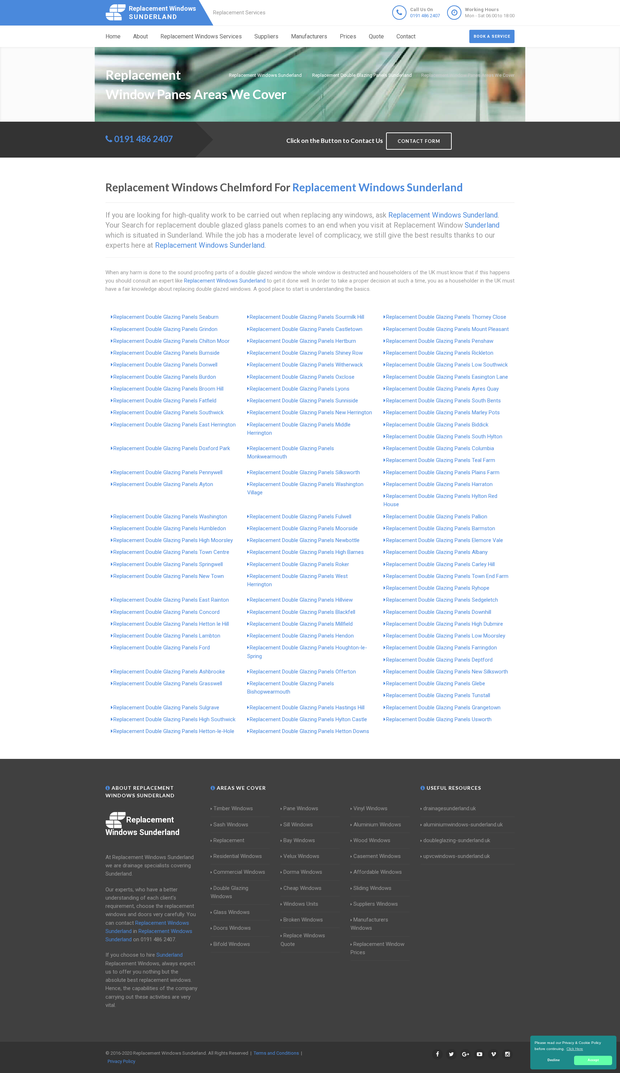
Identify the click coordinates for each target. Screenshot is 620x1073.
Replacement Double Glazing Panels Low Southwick (447, 364)
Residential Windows (237, 856)
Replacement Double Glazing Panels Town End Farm (447, 576)
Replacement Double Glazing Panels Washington (170, 516)
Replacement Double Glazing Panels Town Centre (171, 552)
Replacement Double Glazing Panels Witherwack (306, 364)
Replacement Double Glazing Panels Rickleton (439, 353)
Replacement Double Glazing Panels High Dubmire (444, 624)
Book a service (492, 36)
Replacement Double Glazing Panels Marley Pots (443, 412)
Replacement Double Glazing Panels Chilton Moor (171, 341)
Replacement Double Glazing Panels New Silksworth (447, 671)
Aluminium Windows (377, 824)
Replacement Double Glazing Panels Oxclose (302, 377)
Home (113, 36)
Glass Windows (231, 912)
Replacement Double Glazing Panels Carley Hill (440, 564)
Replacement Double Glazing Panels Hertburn (303, 341)
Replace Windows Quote (303, 939)
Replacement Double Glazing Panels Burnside (166, 353)
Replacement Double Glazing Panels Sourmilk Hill (307, 317)
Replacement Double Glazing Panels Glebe (435, 683)
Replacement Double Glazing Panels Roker (299, 564)
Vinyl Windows (370, 808)
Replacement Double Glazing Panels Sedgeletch (442, 600)
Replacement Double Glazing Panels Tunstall (438, 695)
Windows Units (300, 904)
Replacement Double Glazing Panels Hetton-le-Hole (173, 731)
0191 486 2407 (425, 15)
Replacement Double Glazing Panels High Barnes (307, 552)
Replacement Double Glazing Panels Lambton (166, 636)
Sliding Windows (372, 888)
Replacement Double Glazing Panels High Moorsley (173, 540)
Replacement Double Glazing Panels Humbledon (169, 528)
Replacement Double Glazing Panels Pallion (436, 516)
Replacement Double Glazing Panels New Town (168, 576)
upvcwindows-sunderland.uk (456, 856)
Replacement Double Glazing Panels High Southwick (174, 719)
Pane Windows (300, 808)
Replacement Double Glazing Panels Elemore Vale (444, 540)
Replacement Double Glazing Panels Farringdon (441, 647)
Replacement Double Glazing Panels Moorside (304, 528)
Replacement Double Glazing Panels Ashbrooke (169, 671)
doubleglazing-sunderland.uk (456, 840)
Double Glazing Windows (229, 892)
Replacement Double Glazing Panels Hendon (302, 636)
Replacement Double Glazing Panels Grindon (165, 329)
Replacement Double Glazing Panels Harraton (439, 484)
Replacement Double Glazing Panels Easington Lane (447, 377)
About (140, 36)
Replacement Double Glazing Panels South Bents (443, 400)
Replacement (228, 840)
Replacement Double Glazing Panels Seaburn (166, 317)
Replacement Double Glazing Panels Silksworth (305, 472)
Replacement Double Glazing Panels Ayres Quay (442, 389)
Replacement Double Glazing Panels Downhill (438, 612)
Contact (405, 36)
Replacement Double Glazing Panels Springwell (168, 564)
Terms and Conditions (276, 1053)
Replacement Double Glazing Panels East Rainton (171, 600)
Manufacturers (309, 36)
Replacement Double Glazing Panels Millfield (301, 624)
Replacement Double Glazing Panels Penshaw (439, 341)
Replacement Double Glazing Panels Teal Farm (440, 460)
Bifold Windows (231, 944)
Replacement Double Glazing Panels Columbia (440, 448)
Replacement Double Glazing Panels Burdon (164, 377)
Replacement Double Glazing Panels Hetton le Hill (171, 624)
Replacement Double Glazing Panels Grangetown (443, 707)
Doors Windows (232, 928)
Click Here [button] (575, 1049)
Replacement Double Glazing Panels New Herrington (311, 412)
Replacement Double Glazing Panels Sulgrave (166, 707)
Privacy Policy (121, 1061)
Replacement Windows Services (201, 36)
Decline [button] (554, 1060)
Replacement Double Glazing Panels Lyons (299, 389)
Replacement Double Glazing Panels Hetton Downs (309, 731)
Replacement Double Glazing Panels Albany (437, 552)
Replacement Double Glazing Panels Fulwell (300, 516)
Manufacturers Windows (369, 923)
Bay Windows (299, 840)
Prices (348, 36)
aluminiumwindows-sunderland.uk (463, 824)
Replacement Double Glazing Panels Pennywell (167, 472)
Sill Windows (298, 824)
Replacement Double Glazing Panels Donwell (165, 364)
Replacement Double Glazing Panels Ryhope (437, 588)
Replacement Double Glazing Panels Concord (166, 612)
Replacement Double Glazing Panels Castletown (306, 329)
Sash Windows (230, 824)
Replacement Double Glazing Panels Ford (161, 647)
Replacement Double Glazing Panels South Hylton (444, 436)
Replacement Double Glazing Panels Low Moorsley (445, 636)
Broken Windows (303, 919)
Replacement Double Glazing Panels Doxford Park (171, 448)
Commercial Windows (239, 872)
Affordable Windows (377, 872)
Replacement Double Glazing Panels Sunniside (304, 400)
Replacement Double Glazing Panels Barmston (440, 528)
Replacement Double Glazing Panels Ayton (163, 484)
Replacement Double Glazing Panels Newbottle (305, 540)
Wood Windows (371, 840)
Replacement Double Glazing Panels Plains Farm (442, 472)
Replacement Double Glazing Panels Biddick (437, 424)
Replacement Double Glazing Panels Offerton (303, 671)
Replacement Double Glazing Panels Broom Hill (168, 389)
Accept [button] (593, 1060)
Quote (376, 36)
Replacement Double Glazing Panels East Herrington (174, 424)
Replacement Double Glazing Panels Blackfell (302, 612)
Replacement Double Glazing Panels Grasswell (167, 683)
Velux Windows (301, 856)
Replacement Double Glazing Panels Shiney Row (306, 353)
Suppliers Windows (375, 904)
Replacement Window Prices (377, 948)
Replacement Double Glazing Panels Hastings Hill (307, 707)
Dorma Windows (302, 872)
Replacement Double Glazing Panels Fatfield (164, 400)
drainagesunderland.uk (449, 808)
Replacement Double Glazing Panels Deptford (439, 660)
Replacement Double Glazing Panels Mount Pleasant (447, 329)
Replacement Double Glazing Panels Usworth (439, 719)
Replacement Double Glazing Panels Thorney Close (446, 317)
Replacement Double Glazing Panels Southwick (168, 412)
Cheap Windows (302, 888)
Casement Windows (377, 856)
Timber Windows (233, 808)
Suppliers (266, 36)
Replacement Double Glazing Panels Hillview (301, 600)
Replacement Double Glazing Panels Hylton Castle (308, 719)
